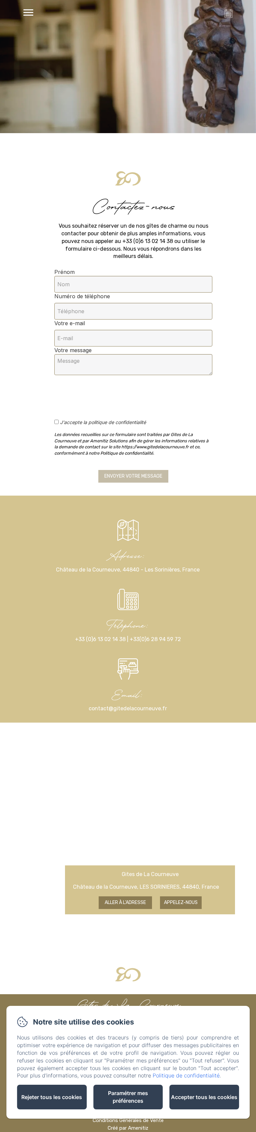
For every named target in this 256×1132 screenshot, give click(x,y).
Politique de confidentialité (186, 1075)
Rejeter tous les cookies (51, 1097)
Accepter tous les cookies (204, 1097)
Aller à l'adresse (125, 902)
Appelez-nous (181, 902)
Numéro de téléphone (82, 296)
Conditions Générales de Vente (128, 1120)
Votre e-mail (69, 323)
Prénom (64, 272)
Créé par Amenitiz (128, 1128)
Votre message (73, 350)
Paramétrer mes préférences (128, 1097)
